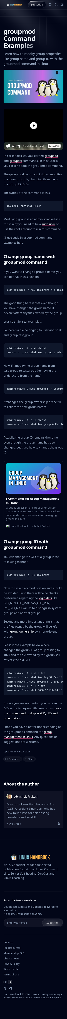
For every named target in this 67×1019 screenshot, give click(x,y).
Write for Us (11, 969)
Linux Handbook (12, 994)
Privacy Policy (11, 963)
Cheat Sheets (11, 958)
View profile (12, 823)
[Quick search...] (50, 4)
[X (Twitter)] (59, 823)
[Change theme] (56, 4)
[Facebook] (11, 988)
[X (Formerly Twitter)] (5, 988)
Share (31, 759)
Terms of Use (11, 974)
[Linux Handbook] (14, 4)
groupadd (51, 156)
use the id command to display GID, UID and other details (32, 713)
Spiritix (57, 997)
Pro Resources (12, 947)
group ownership (22, 631)
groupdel (15, 161)
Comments (14, 759)
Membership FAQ (14, 953)
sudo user (48, 224)
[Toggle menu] (62, 4)
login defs (45, 598)
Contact (8, 942)
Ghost (46, 997)
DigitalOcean (51, 994)
